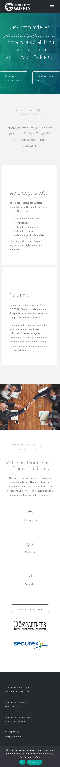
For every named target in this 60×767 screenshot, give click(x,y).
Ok (22, 762)
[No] (56, 756)
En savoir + (35, 762)
